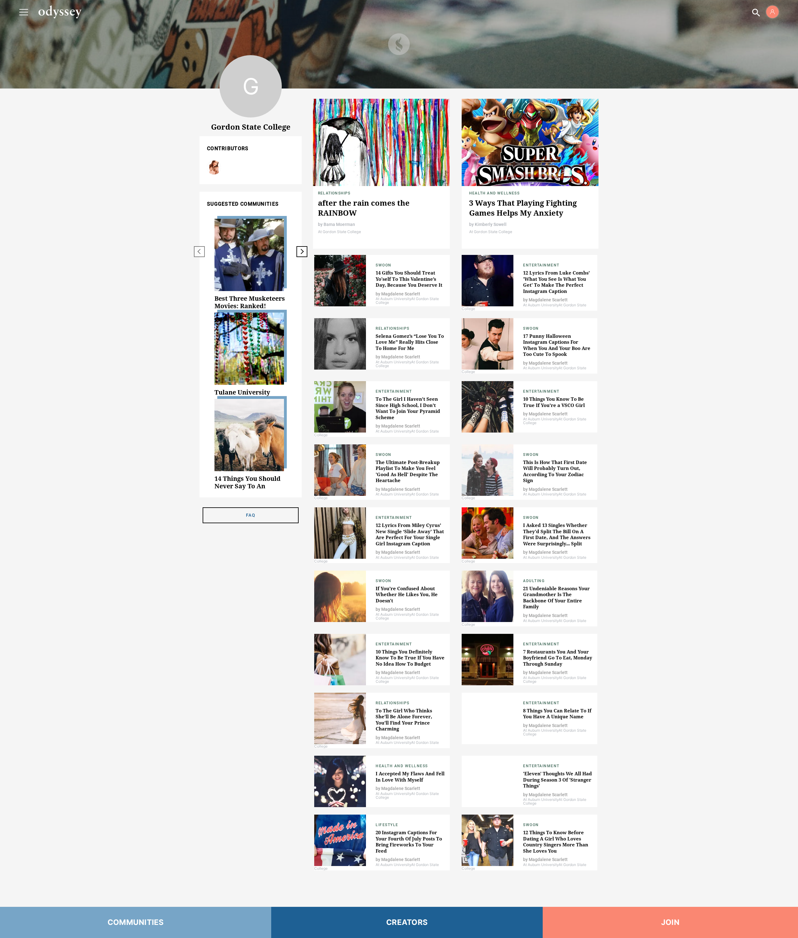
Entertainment (541, 265)
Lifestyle (387, 825)
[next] (301, 251)
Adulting (534, 581)
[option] (250, 264)
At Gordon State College (339, 231)
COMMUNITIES (136, 922)
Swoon (384, 265)
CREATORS (407, 922)
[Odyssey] (59, 11)
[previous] (199, 251)
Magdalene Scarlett (214, 168)
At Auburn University (393, 298)
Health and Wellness (494, 193)
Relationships (334, 193)
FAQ (250, 515)
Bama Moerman (339, 224)
